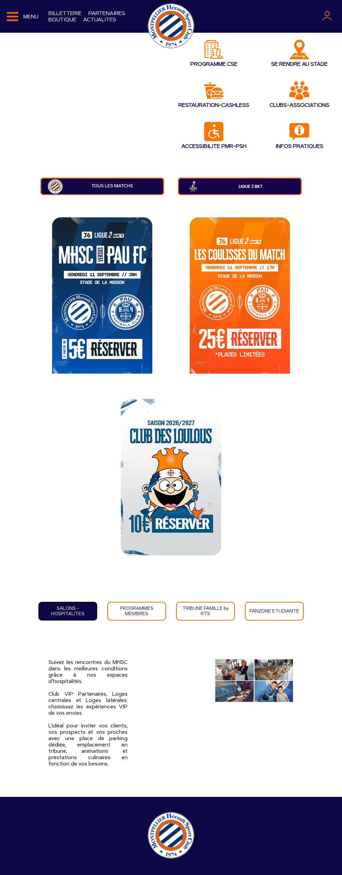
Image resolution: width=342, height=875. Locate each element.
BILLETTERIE (65, 13)
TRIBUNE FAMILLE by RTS (205, 611)
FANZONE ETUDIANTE (274, 611)
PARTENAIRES (107, 13)
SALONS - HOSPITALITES (67, 611)
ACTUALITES (99, 19)
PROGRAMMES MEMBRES (136, 611)
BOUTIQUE (62, 19)
